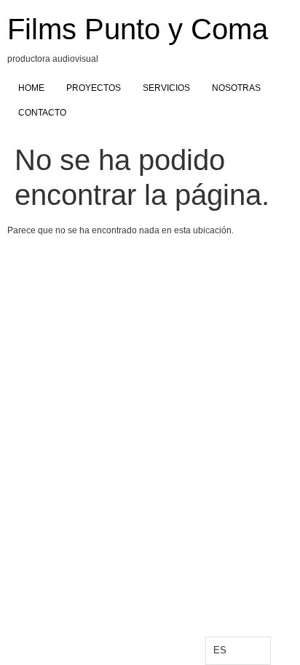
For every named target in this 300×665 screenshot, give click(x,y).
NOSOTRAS (236, 88)
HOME (31, 88)
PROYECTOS (93, 88)
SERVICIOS (166, 88)
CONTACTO (42, 113)
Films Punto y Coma (137, 29)
